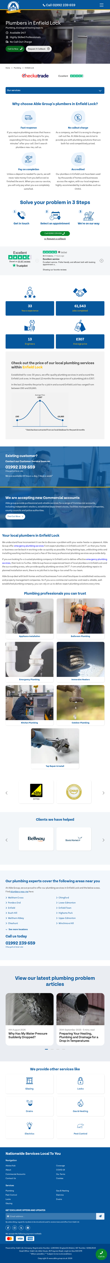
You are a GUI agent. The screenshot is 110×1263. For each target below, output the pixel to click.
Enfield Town (64, 908)
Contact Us (11, 1178)
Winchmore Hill (66, 923)
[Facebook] (8, 1228)
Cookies (59, 1178)
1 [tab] (46, 1049)
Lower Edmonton (67, 902)
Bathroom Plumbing (80, 636)
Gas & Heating (62, 1191)
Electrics (60, 1195)
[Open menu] (101, 5)
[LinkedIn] (27, 1228)
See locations (18, 929)
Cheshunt (13, 923)
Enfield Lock (29, 68)
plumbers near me (19, 891)
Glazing (9, 1203)
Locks (8, 1199)
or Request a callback (55, 238)
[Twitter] (21, 1228)
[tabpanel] (30, 1019)
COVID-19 (60, 1170)
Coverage (60, 1166)
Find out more (14, 516)
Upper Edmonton (67, 918)
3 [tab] (57, 1049)
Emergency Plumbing (29, 679)
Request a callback (37, 49)
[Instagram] (14, 1228)
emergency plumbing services (29, 546)
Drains (59, 1199)
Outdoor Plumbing (80, 723)
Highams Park (65, 913)
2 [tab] (52, 1049)
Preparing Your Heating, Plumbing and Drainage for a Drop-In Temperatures (78, 1037)
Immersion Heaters (80, 679)
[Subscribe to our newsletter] (100, 1216)
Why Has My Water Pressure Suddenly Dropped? (27, 1035)
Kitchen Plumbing (29, 723)
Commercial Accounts (15, 1174)
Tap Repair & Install (55, 766)
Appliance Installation (29, 636)
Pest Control (11, 1195)
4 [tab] (63, 1049)
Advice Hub (10, 1166)
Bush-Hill (12, 913)
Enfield (11, 908)
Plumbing (17, 68)
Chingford (63, 897)
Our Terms (60, 1174)
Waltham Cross (15, 897)
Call (60, 5)
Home (8, 68)
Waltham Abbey (16, 918)
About (8, 1170)
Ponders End (14, 902)
